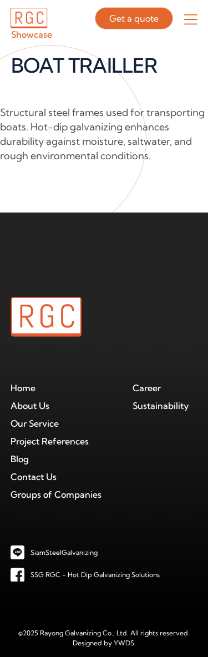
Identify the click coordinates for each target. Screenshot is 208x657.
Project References (50, 441)
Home (23, 387)
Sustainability (161, 405)
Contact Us (34, 476)
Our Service (35, 423)
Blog (20, 458)
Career (147, 387)
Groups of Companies (56, 494)
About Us (30, 405)
